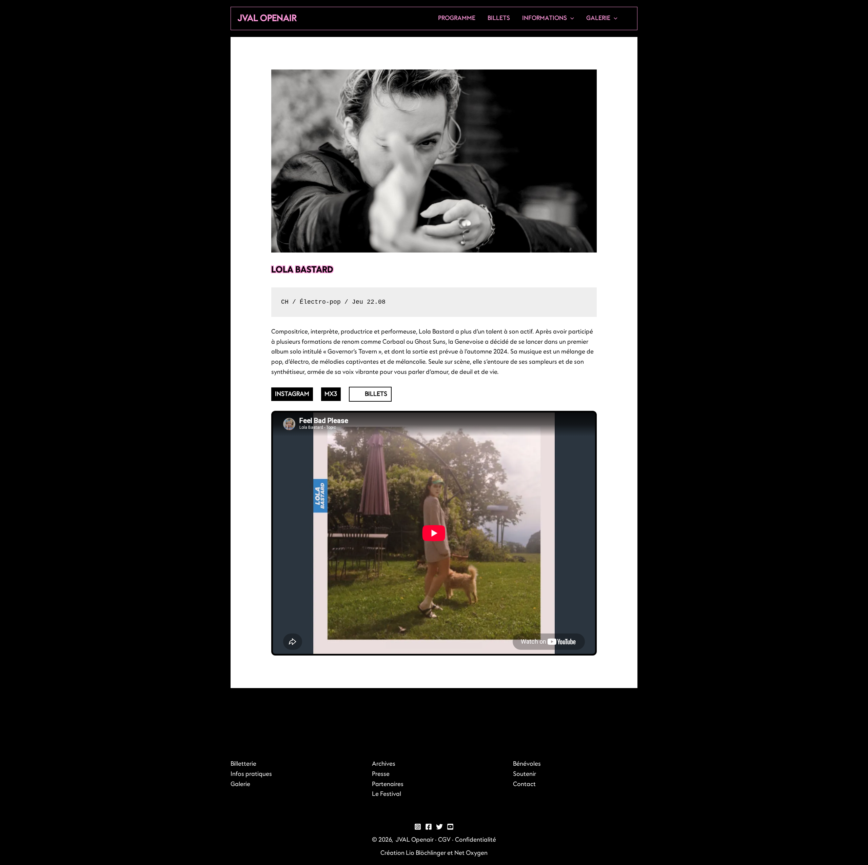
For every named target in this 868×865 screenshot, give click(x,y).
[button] (570, 18)
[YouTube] (450, 826)
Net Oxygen (471, 853)
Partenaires (387, 784)
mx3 (330, 394)
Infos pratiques (251, 774)
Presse (381, 774)
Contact (524, 784)
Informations (544, 18)
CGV (444, 840)
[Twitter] (439, 826)
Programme (456, 18)
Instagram (292, 394)
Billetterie (243, 764)
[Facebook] (428, 826)
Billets (499, 18)
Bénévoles (527, 764)
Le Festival (386, 794)
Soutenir (524, 774)
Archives (383, 764)
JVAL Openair (267, 18)
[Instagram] (417, 826)
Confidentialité (475, 840)
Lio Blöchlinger (426, 853)
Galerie (598, 18)
